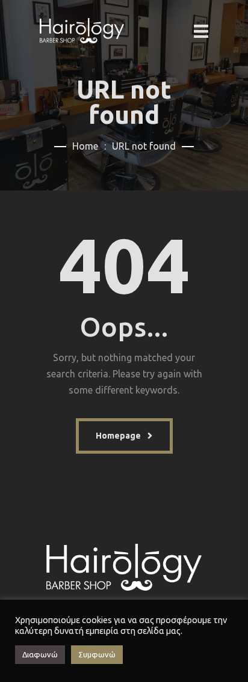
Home (85, 146)
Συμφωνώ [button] (97, 654)
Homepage (118, 435)
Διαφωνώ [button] (40, 654)
